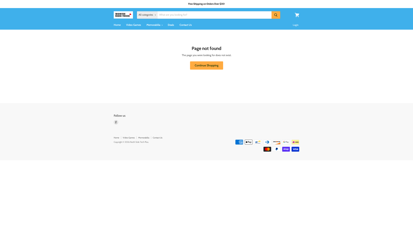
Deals (171, 24)
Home (117, 24)
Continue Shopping (206, 65)
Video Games (133, 24)
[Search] (276, 15)
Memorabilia (153, 24)
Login (295, 25)
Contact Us (186, 24)
